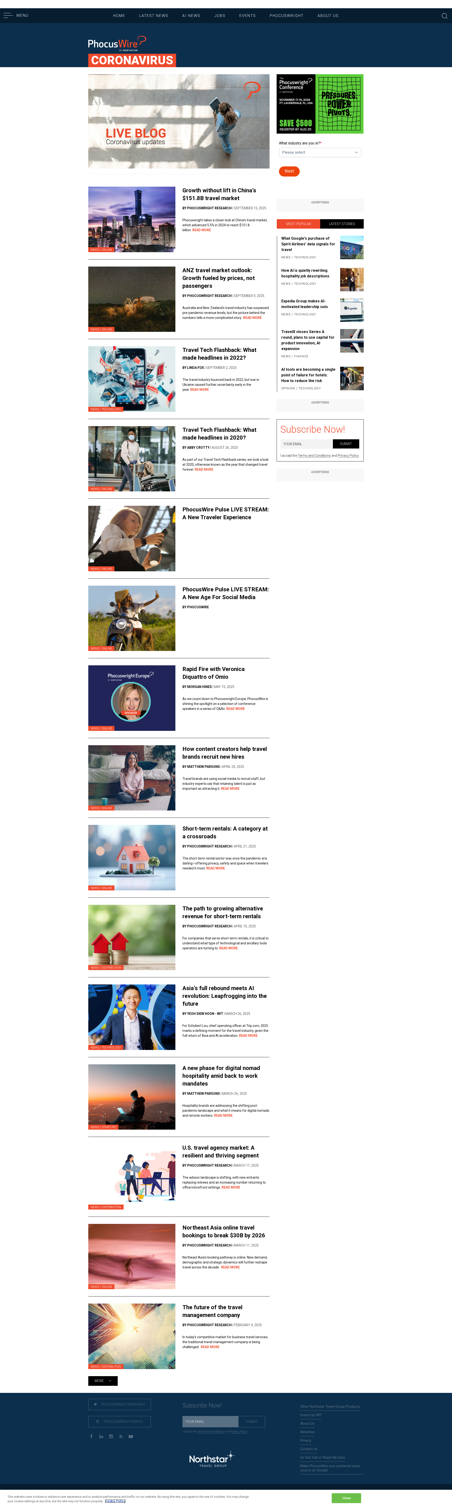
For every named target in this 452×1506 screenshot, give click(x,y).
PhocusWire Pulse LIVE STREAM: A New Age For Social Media (225, 593)
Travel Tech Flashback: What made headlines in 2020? (219, 434)
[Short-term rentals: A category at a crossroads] (131, 857)
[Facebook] (91, 1436)
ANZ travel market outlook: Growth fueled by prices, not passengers (218, 278)
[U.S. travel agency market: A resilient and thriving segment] (131, 1177)
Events (247, 15)
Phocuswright (287, 15)
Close (346, 1498)
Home (119, 15)
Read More (201, 230)
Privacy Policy (348, 455)
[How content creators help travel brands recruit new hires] (131, 778)
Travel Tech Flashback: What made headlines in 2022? (219, 354)
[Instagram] (111, 1436)
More (100, 1381)
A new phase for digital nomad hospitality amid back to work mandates (221, 1076)
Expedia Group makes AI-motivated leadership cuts (304, 304)
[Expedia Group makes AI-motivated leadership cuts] (351, 310)
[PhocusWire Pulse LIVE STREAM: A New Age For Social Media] (131, 618)
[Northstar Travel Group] (211, 1459)
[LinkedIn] (101, 1436)
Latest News (153, 15)
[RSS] (121, 1436)
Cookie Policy (115, 1501)
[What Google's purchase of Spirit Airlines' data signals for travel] (351, 248)
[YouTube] (131, 1436)
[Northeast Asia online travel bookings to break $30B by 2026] (131, 1256)
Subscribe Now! (312, 429)
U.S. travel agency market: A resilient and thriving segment (220, 1151)
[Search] (444, 15)
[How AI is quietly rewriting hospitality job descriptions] (351, 279)
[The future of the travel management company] (131, 1336)
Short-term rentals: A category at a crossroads (225, 832)
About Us (328, 15)
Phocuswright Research (123, 1404)
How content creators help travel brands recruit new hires (224, 753)
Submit (346, 444)
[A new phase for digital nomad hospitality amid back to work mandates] (131, 1097)
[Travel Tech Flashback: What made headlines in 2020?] (131, 459)
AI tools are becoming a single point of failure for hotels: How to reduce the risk (308, 375)
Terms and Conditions (314, 455)
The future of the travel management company (212, 1311)
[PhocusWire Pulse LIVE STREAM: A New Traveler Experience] (131, 538)
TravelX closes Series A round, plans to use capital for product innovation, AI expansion (308, 340)
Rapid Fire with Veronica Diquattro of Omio (213, 673)
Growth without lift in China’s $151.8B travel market (219, 194)
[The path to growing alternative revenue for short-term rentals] (131, 937)
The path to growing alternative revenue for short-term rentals (222, 912)
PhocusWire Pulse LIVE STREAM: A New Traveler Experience (225, 513)
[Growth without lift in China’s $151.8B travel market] (131, 219)
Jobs (220, 15)
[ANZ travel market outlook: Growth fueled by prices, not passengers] (131, 299)
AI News (191, 15)
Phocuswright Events (123, 1422)
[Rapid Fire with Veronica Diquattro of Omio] (131, 698)
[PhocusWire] (117, 43)
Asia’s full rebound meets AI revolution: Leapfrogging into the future (224, 996)
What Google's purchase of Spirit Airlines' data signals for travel (308, 244)
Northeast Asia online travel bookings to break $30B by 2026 (223, 1231)
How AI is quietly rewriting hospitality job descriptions (305, 273)
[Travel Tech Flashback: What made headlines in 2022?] (131, 379)
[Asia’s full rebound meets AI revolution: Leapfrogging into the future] (131, 1017)
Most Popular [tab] (298, 224)
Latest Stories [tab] (342, 224)
